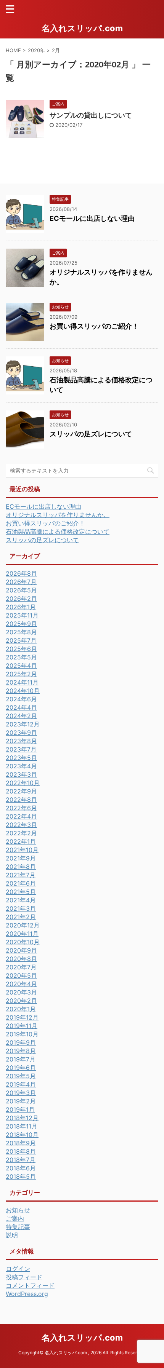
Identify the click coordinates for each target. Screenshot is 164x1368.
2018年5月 (21, 1176)
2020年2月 (21, 1000)
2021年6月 (21, 883)
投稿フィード (24, 1277)
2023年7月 (21, 749)
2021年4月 (21, 900)
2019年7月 (20, 1059)
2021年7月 (20, 875)
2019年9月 (21, 1042)
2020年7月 (21, 967)
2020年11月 (22, 933)
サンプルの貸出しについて (91, 115)
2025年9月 (21, 623)
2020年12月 (23, 925)
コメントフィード (30, 1285)
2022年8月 (21, 799)
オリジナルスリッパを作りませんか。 (57, 515)
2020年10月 (23, 942)
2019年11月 (21, 1026)
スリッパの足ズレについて (91, 434)
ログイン (18, 1268)
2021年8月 (21, 866)
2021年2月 (21, 917)
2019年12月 (22, 1017)
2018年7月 (20, 1160)
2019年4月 (21, 1084)
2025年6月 (21, 649)
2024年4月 (21, 707)
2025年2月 (21, 674)
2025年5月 (21, 657)
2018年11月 (21, 1126)
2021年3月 (21, 908)
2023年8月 (21, 741)
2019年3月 (21, 1093)
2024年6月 (21, 699)
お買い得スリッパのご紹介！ (94, 326)
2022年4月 (21, 816)
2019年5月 (21, 1076)
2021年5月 (21, 892)
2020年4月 (21, 984)
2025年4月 (21, 665)
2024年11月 (22, 682)
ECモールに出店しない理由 (92, 218)
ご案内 (15, 1218)
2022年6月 (21, 808)
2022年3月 (21, 824)
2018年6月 (21, 1168)
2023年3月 (21, 774)
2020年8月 (21, 959)
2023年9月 (21, 732)
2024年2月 (21, 716)
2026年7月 (21, 582)
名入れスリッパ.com (82, 28)
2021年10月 (22, 850)
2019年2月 (21, 1101)
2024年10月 (23, 690)
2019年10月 (22, 1034)
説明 (12, 1235)
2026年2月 (21, 598)
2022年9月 (21, 791)
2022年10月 (23, 783)
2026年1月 (21, 607)
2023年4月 (21, 766)
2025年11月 (22, 615)
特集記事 (18, 1227)
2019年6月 (21, 1067)
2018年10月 (22, 1134)
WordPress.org (27, 1294)
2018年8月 (21, 1151)
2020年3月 (21, 992)
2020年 (36, 50)
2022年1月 (21, 841)
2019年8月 (21, 1051)
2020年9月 (21, 950)
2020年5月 (21, 975)
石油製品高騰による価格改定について (57, 531)
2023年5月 (21, 757)
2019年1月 (20, 1109)
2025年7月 (21, 640)
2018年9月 (21, 1143)
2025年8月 (21, 632)
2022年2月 (21, 833)
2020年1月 (21, 1009)
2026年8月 (21, 573)
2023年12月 (23, 724)
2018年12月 (22, 1118)
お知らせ (18, 1210)
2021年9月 (21, 858)
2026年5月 (21, 590)
